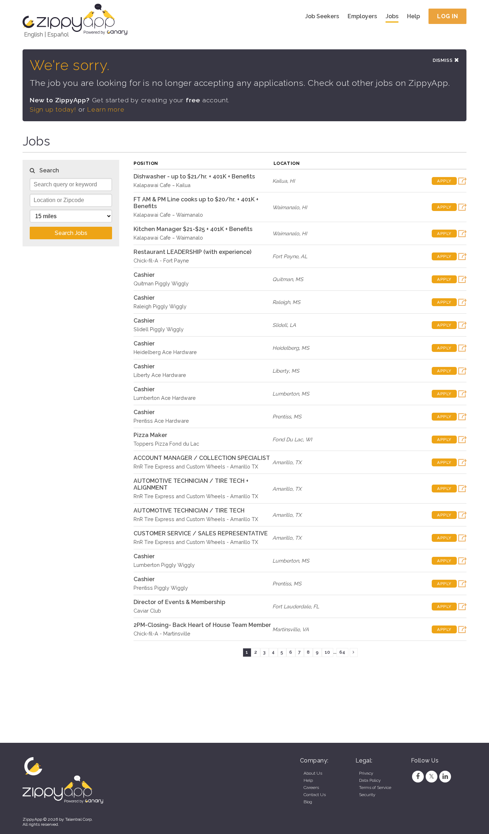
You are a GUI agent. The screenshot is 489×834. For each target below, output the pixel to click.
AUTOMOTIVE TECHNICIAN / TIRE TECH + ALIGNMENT (191, 484)
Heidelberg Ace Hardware (165, 352)
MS (299, 279)
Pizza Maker (150, 435)
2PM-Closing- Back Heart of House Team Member (202, 625)
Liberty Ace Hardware (160, 375)
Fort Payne (285, 256)
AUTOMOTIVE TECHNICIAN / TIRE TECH (189, 510)
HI (292, 181)
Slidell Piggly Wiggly (159, 329)
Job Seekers (322, 16)
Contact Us (315, 794)
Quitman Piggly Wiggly (161, 283)
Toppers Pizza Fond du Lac (166, 444)
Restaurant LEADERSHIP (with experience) (192, 252)
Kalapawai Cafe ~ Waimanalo (168, 215)
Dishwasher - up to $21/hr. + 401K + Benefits (194, 176)
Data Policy (370, 780)
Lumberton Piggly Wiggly (164, 565)
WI (308, 439)
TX (298, 462)
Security (367, 794)
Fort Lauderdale (291, 606)
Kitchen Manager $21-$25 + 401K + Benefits (193, 229)
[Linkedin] (445, 776)
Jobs (392, 16)
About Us (313, 773)
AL (304, 256)
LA (293, 325)
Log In (447, 16)
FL (316, 606)
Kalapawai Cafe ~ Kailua (162, 185)
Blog (308, 801)
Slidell (279, 325)
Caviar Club (147, 611)
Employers (362, 16)
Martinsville (286, 629)
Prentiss (281, 416)
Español (58, 34)
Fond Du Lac (287, 439)
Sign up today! (53, 109)
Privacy (366, 773)
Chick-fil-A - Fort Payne (161, 260)
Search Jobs (71, 233)
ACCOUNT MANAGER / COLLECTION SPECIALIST (202, 458)
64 (342, 652)
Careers (311, 787)
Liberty (280, 371)
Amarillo (282, 462)
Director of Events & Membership (179, 602)
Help (413, 16)
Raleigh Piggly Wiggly (160, 306)
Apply (444, 180)
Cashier (144, 274)
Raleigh (281, 302)
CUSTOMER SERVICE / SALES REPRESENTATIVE (201, 533)
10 (327, 652)
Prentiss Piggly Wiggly (161, 588)
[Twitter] (431, 776)
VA (305, 629)
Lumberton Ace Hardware (165, 398)
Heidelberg (285, 348)
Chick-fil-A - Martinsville (162, 634)
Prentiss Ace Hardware (161, 421)
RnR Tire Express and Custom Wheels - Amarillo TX (196, 466)
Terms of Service (375, 787)
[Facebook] (418, 776)
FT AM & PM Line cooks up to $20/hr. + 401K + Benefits (196, 203)
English (33, 34)
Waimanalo (285, 207)
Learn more (105, 109)
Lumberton (285, 394)
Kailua (279, 181)
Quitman (282, 279)
